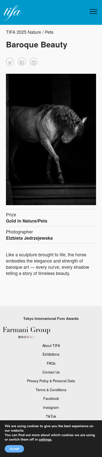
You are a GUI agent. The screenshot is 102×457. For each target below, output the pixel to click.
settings (45, 439)
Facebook (51, 398)
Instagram (51, 407)
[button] (10, 62)
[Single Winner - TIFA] (12, 12)
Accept (14, 449)
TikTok (51, 416)
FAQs (51, 363)
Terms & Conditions (51, 389)
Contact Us (51, 372)
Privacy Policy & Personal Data (51, 380)
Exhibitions (51, 354)
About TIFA (51, 345)
